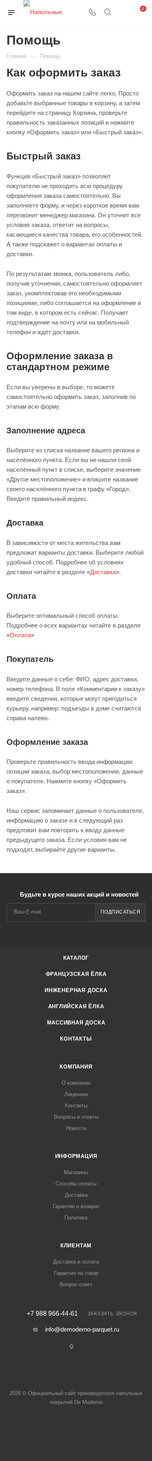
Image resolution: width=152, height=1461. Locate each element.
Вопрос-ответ (76, 1284)
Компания (76, 1067)
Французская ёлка (76, 974)
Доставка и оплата (76, 1262)
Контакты (76, 1039)
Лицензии (76, 1094)
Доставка (103, 571)
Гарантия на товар (76, 1273)
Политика (76, 1218)
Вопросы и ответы (76, 1117)
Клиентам (76, 1246)
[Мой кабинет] (122, 12)
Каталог (76, 958)
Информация (76, 1156)
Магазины (76, 1172)
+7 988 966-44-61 (52, 1313)
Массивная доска (76, 1023)
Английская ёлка (76, 1006)
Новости (76, 1128)
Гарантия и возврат (76, 1206)
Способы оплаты (76, 1184)
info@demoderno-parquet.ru (82, 1329)
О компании (76, 1083)
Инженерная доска (76, 990)
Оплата (20, 635)
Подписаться (121, 912)
